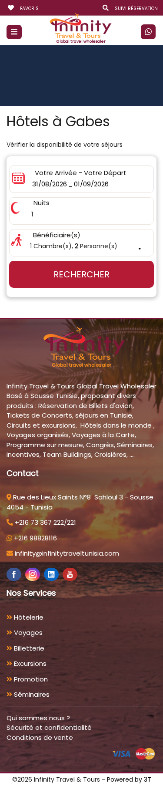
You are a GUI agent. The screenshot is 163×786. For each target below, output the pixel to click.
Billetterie (28, 648)
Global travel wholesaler (81, 41)
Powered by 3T (129, 779)
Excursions (29, 663)
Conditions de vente (40, 737)
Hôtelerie (27, 617)
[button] (81, 242)
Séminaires (31, 694)
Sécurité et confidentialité (49, 727)
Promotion (30, 679)
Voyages (27, 632)
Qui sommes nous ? (38, 717)
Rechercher (81, 274)
